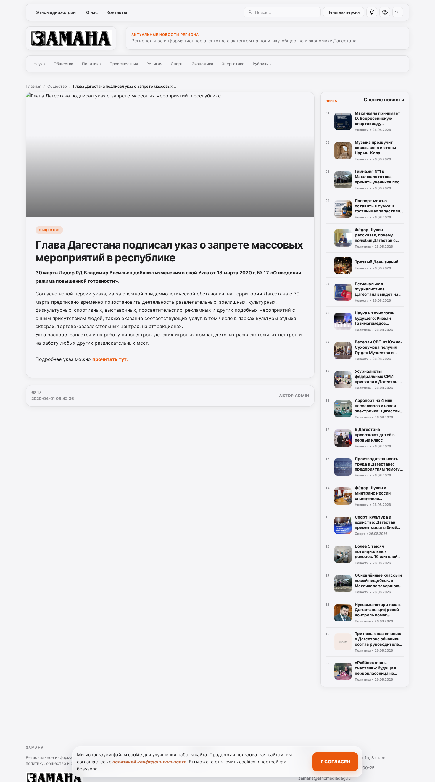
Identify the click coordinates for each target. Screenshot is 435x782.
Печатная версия (343, 12)
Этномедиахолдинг (57, 12)
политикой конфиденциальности (149, 762)
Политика (91, 63)
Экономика (202, 63)
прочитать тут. (110, 359)
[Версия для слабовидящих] (384, 12)
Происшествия (123, 63)
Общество (63, 63)
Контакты (117, 12)
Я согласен (335, 762)
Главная (33, 86)
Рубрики (262, 63)
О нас (92, 12)
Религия (154, 63)
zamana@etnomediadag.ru (324, 778)
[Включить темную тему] (371, 12)
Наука (39, 63)
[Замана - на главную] (71, 38)
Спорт (177, 63)
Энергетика (233, 63)
